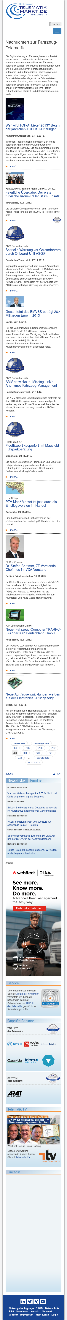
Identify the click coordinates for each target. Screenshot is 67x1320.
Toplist (53, 1029)
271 (51, 753)
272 (20, 757)
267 (53, 748)
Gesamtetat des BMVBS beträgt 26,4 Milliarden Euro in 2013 (33, 313)
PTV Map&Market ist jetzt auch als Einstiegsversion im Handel (31, 503)
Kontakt (35, 1311)
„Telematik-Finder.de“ (27, 993)
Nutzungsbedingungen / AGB (26, 1308)
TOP (59, 773)
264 (15, 748)
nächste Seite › (43, 757)
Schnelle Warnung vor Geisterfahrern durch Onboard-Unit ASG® (33, 251)
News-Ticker (16, 780)
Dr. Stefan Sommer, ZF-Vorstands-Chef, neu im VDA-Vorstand (31, 567)
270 (38, 753)
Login (54, 1314)
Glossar (13, 1314)
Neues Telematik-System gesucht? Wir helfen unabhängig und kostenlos (32, 851)
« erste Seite (19, 743)
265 (28, 748)
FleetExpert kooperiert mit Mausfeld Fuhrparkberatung (32, 447)
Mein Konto (42, 1314)
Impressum (26, 1314)
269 (25, 753)
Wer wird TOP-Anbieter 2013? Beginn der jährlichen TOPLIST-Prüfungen (33, 127)
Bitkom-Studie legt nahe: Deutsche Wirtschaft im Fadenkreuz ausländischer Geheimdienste (32, 809)
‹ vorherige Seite (41, 743)
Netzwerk (47, 1311)
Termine (36, 780)
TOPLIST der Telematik (21, 1004)
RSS (11, 1311)
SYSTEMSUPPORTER (15, 1079)
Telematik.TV (23, 1157)
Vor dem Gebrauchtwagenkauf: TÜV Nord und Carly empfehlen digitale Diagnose (32, 794)
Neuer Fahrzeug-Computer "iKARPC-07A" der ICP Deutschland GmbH (33, 631)
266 (40, 748)
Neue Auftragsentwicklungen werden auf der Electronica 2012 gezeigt (33, 696)
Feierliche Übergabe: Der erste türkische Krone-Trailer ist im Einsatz (33, 194)
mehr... (14, 166)
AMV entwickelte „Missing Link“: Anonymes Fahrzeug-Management (31, 383)
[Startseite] (26, 17)
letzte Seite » (34, 762)
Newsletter (22, 1311)
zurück (9, 773)
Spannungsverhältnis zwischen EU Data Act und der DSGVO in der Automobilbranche (31, 837)
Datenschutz (52, 1308)
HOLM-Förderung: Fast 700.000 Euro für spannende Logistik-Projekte (29, 823)
